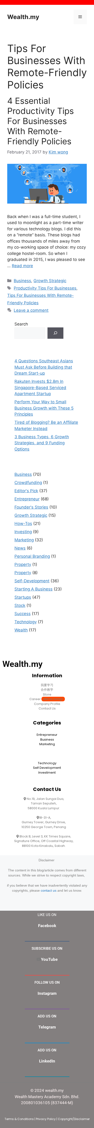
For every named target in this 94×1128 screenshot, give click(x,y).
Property (22, 564)
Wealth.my (23, 16)
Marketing (24, 539)
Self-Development (31, 580)
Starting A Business (33, 589)
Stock (19, 605)
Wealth (21, 630)
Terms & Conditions (19, 1119)
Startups (22, 597)
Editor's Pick (26, 490)
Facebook (47, 925)
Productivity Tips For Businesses (45, 288)
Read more (22, 265)
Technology (25, 621)
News (20, 548)
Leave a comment (31, 310)
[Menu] (80, 17)
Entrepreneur (27, 499)
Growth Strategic (50, 280)
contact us (48, 890)
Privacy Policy (46, 1119)
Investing (23, 531)
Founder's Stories (31, 507)
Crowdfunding (28, 482)
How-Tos (23, 523)
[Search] (55, 333)
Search (21, 324)
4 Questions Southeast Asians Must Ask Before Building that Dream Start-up (43, 367)
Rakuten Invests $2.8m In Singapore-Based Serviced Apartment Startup (40, 387)
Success (22, 613)
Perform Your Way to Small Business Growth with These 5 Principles (44, 408)
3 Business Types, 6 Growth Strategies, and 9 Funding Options (41, 442)
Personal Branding (32, 556)
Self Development (47, 767)
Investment (47, 772)
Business (22, 280)
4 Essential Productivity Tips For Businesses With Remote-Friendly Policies (40, 121)
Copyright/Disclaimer (74, 1119)
